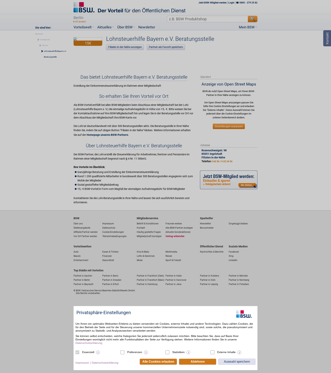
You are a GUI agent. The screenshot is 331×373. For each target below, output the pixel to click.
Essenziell (88, 352)
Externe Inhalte (226, 352)
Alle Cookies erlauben (158, 361)
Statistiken (178, 352)
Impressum (82, 362)
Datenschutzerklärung (88, 342)
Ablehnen (198, 361)
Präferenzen (134, 352)
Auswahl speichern (237, 361)
